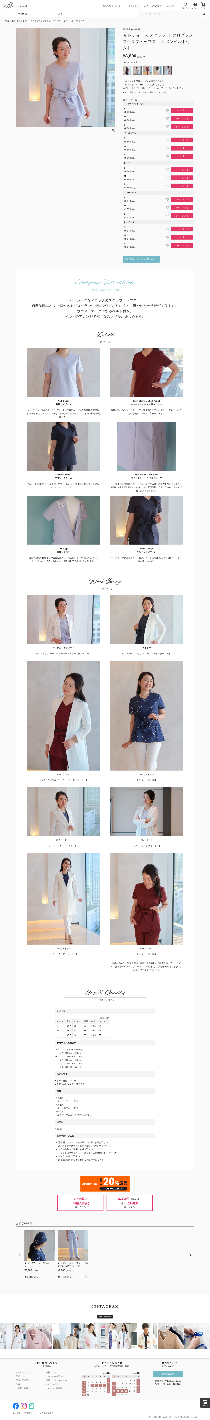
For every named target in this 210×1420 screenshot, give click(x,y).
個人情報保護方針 (47, 1413)
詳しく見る (80, 1207)
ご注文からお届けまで (56, 1376)
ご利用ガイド (157, 6)
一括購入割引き (23, 1388)
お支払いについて (24, 1372)
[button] (19, 1254)
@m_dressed (105, 1316)
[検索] (204, 14)
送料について (52, 1372)
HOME (6, 21)
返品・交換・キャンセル (57, 1380)
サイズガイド (52, 1384)
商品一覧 (15, 21)
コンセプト (119, 6)
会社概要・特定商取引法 (24, 1413)
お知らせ (107, 6)
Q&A (146, 6)
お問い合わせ (168, 1374)
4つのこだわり (134, 6)
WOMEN (22, 14)
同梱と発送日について (26, 1380)
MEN (60, 14)
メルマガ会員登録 (54, 1388)
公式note (170, 6)
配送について (22, 1376)
